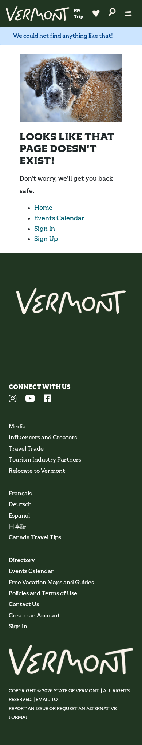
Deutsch (20, 504)
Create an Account (34, 615)
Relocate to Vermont (37, 470)
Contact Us (24, 604)
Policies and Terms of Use (43, 593)
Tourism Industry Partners (45, 459)
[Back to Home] (38, 13)
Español (19, 515)
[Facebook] (47, 399)
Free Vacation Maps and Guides (51, 582)
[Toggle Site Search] (112, 11)
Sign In (44, 228)
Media (17, 426)
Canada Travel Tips (35, 537)
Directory (22, 560)
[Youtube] (30, 399)
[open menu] (128, 13)
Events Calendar (59, 218)
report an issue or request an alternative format (63, 713)
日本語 (17, 526)
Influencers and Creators (43, 437)
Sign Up (46, 238)
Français (20, 493)
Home (43, 207)
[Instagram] (12, 399)
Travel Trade (26, 448)
